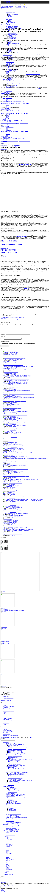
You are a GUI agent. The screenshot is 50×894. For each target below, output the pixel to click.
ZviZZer (7, 871)
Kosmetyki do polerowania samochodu (14, 766)
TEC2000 (8, 134)
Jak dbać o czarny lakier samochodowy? (11, 472)
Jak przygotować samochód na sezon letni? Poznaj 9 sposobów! (16, 476)
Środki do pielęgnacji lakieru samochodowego (15, 744)
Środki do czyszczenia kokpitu (14, 779)
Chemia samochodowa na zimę (12, 804)
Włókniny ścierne (12, 70)
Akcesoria (10, 799)
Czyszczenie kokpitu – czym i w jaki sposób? (12, 418)
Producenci (5, 724)
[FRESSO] (3, 628)
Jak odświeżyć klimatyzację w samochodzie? (12, 483)
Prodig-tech (8, 128)
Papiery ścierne (11, 67)
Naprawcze (10, 78)
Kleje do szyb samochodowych (12, 816)
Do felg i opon (9, 19)
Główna (2, 24)
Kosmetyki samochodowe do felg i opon (14, 750)
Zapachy (10, 50)
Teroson (7, 867)
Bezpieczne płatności (7, 709)
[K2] (6, 640)
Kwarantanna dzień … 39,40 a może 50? (11, 520)
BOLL (7, 842)
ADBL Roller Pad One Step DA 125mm (11, 244)
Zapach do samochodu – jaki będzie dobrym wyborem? (14, 425)
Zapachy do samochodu (13, 781)
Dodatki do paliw (6, 734)
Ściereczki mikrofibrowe (13, 34)
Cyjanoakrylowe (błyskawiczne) (12, 81)
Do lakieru (8, 13)
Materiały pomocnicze (10, 23)
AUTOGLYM (9, 839)
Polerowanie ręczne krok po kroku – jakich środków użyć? (15, 415)
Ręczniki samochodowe (13, 763)
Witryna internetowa (5, 341)
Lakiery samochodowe (13, 789)
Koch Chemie (8, 855)
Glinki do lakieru (11, 746)
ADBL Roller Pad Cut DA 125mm (10, 253)
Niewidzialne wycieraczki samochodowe (16, 774)
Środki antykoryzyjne (12, 788)
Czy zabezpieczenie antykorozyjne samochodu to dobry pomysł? (16, 530)
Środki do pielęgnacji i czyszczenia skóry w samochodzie (20, 780)
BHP (7, 99)
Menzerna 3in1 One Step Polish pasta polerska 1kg (14, 113)
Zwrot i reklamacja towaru (8, 711)
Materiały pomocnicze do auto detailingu (14, 754)
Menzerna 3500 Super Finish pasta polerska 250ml (14, 131)
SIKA (7, 864)
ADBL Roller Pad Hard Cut (24, 164)
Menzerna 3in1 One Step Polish (33, 74)
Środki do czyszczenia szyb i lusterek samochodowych (17, 772)
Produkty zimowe (9, 72)
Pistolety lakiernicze (10, 86)
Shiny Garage (8, 130)
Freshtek (7, 119)
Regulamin (5, 707)
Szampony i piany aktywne (14, 17)
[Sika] (8, 673)
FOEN (7, 850)
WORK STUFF (9, 137)
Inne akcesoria (11, 767)
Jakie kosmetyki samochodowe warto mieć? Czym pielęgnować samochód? (18, 394)
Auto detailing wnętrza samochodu (13, 775)
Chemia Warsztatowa (7, 718)
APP (7, 838)
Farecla (7, 848)
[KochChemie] (5, 641)
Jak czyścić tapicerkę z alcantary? (10, 373)
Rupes (7, 861)
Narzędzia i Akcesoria (7, 720)
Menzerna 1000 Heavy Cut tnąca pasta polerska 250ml (15, 141)
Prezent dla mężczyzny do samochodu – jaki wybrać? (14, 449)
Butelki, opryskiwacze (13, 26)
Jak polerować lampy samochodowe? (10, 486)
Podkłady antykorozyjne (11, 95)
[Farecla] (8, 625)
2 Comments (11, 463)
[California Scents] (5, 609)
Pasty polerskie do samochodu (14, 771)
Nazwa (2, 336)
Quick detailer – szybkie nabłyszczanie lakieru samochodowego (16, 469)
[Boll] (8, 607)
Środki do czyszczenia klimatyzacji (15, 778)
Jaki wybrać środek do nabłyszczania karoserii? (13, 445)
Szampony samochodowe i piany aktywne (17, 749)
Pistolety (7, 832)
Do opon (10, 21)
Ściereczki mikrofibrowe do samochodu (16, 765)
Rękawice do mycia (12, 33)
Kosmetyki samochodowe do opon (15, 752)
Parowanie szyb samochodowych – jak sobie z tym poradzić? (15, 513)
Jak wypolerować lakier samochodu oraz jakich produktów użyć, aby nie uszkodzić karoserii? (22, 500)
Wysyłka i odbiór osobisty (8, 706)
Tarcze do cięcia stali (12, 801)
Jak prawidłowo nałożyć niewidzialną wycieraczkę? (13, 507)
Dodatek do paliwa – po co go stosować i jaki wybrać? (14, 401)
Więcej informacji (4, 885)
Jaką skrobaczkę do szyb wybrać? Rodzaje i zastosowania (15, 428)
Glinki (9, 15)
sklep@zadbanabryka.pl (8, 698)
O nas (4, 705)
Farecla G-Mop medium (21, 236)
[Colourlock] (3, 611)
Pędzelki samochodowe (13, 27)
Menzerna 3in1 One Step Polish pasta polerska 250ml (15, 103)
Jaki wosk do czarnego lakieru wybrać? (11, 355)
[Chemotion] (12, 610)
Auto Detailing (8, 24)
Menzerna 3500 (41, 89)
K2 (6, 854)
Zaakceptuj (10, 885)
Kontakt (4, 712)
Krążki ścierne (11, 800)
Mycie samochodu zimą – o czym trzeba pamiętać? (13, 496)
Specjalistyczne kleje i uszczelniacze (10, 735)
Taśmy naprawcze (12, 810)
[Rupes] (8, 657)
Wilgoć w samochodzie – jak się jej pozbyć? (12, 408)
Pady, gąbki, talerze (12, 38)
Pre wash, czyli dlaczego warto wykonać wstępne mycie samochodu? (17, 452)
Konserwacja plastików (10, 22)
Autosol (7, 840)
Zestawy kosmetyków (10, 12)
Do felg (9, 20)
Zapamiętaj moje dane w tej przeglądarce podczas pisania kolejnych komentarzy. (18, 343)
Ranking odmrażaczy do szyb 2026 (10, 352)
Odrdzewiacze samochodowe (14, 790)
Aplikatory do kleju (10, 812)
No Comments (14, 353)
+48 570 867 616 (5, 696)
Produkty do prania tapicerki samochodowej (17, 776)
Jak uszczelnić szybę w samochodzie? (11, 503)
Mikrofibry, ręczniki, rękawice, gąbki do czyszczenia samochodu (19, 759)
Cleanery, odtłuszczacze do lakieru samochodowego (16, 817)
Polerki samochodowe (10, 102)
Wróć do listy (3, 318)
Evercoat (7, 847)
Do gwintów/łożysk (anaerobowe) (13, 82)
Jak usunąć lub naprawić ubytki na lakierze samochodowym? (15, 380)
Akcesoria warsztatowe (10, 793)
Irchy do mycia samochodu (13, 761)
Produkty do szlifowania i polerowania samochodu (16, 797)
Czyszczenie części (10, 62)
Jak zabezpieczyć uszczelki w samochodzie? (12, 432)
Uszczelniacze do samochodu (12, 823)
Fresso (7, 852)
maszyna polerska (34, 54)
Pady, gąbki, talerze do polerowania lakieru (17, 769)
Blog (4, 713)
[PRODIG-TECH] (5, 643)
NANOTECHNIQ (10, 127)
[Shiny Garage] (4, 658)
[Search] (47, 5)
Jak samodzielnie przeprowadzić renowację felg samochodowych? (16, 390)
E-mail (2, 338)
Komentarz (3, 334)
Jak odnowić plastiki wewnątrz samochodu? (12, 516)
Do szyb (10, 42)
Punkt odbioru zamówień (6, 700)
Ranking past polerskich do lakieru (10, 362)
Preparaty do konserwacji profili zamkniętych (15, 825)
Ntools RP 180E (26, 288)
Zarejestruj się (3, 882)
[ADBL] (20, 590)
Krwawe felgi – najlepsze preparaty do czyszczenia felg (14, 465)
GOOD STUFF (9, 121)
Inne (9, 807)
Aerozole (5, 729)
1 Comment (12, 405)
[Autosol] (2, 592)
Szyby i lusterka (9, 41)
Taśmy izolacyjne (11, 808)
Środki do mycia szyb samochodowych (16, 773)
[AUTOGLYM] (3, 591)
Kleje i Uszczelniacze (7, 721)
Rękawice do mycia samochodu (14, 764)
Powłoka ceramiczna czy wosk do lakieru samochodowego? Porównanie (18, 366)
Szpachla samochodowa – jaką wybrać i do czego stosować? (15, 411)
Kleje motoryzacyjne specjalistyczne (13, 822)
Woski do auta (11, 785)
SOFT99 (7, 132)
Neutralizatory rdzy (10, 826)
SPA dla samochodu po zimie (9, 493)
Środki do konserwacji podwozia (10, 732)
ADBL (7, 105)
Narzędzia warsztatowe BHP (12, 831)
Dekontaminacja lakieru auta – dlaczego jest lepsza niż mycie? (16, 456)
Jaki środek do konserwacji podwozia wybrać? (12, 359)
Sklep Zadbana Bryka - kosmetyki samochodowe (9, 737)
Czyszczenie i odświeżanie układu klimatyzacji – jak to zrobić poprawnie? (18, 397)
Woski (9, 53)
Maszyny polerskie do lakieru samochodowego (18, 768)
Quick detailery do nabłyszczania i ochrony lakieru (18, 747)
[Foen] (4, 627)
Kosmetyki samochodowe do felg (15, 751)
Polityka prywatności (7, 708)
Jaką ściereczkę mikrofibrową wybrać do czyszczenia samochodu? (16, 376)
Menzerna (8, 125)
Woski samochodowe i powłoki (12, 782)
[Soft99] (6, 685)
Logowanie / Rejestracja (8, 874)
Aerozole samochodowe (11, 787)
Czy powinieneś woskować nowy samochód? (12, 534)
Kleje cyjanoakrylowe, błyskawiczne (13, 814)
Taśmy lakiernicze (12, 809)
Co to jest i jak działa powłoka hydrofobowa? (12, 490)
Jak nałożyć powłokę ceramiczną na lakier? (12, 510)
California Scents (9, 112)
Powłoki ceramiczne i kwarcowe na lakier (17, 783)
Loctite (7, 124)
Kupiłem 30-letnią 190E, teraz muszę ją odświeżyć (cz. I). (15, 527)
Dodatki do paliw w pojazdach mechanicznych (15, 795)
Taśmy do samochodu (10, 806)
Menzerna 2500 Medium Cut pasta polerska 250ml (14, 123)
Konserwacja (6, 723)
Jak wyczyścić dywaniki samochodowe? (11, 435)
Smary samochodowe (12, 792)
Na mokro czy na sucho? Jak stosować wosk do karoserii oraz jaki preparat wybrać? (20, 479)
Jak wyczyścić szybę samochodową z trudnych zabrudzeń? (15, 383)
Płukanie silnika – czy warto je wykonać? (11, 404)
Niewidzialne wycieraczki (13, 43)
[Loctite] (2, 642)
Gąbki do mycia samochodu (14, 760)
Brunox (7, 843)
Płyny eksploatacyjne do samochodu (13, 803)
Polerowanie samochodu (11, 35)
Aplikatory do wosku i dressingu (15, 756)
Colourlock (8, 114)
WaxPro (7, 868)
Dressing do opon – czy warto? (9, 523)
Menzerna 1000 (36, 88)
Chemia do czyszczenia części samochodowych (15, 794)
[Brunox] (2, 608)
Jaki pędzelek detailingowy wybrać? (10, 442)
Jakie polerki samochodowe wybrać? (10, 387)
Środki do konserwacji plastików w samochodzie (16, 753)
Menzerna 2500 (9, 89)
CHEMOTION (9, 845)
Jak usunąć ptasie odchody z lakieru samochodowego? (14, 369)
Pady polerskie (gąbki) (5, 93)
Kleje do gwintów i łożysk (8, 731)
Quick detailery (11, 16)
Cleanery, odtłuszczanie (13, 14)
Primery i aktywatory (7, 730)
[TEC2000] (3, 686)
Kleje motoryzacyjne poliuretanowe (13, 819)
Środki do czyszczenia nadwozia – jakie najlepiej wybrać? (15, 422)
